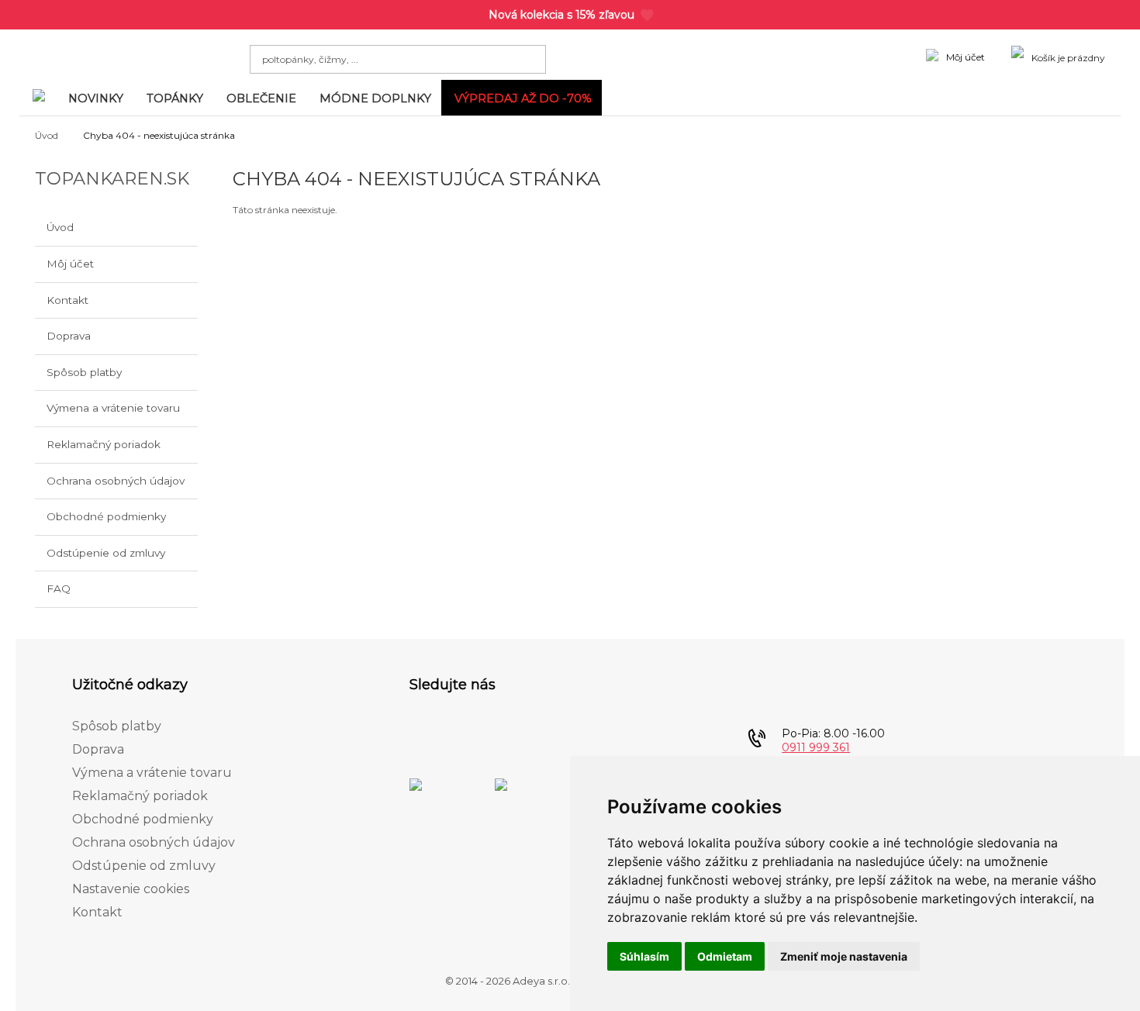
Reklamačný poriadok (104, 444)
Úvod (46, 135)
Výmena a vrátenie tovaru (113, 408)
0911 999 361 (816, 747)
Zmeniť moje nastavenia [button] (843, 956)
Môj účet (70, 263)
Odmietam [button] (724, 956)
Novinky (95, 98)
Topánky (175, 98)
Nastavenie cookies (130, 889)
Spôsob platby (84, 372)
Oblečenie (261, 98)
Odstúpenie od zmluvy (106, 553)
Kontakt (67, 300)
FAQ (59, 588)
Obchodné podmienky (106, 516)
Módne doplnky (375, 98)
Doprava (69, 336)
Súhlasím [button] (644, 956)
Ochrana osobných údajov (116, 480)
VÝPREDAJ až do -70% (523, 98)
